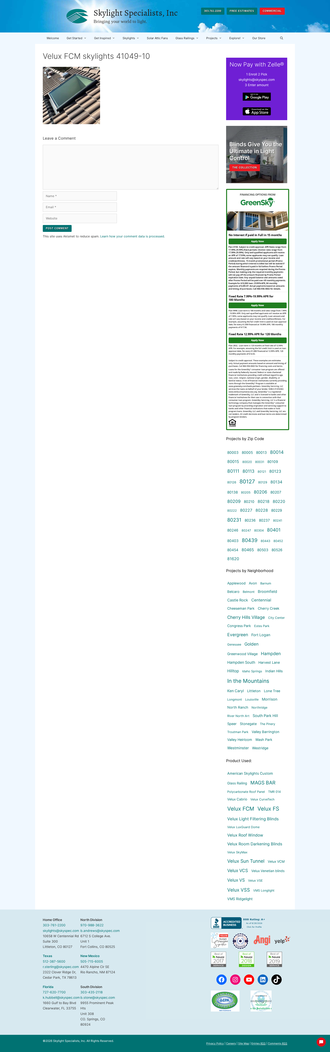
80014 (277, 452)
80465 (248, 549)
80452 (278, 541)
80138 (232, 492)
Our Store (258, 38)
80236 (250, 520)
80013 (261, 452)
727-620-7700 (54, 992)
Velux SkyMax (237, 852)
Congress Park (239, 626)
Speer (232, 724)
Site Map (243, 1043)
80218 (263, 501)
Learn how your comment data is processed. (132, 236)
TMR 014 (274, 792)
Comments (277, 1043)
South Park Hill (265, 715)
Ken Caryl (235, 691)
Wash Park (263, 740)
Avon (253, 583)
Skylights (129, 38)
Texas (47, 956)
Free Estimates (242, 11)
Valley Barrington (265, 732)
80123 (275, 471)
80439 (249, 540)
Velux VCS (237, 870)
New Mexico (89, 956)
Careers (231, 1043)
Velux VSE (255, 880)
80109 (272, 462)
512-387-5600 (54, 961)
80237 (264, 520)
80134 (276, 482)
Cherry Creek (268, 608)
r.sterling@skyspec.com (61, 967)
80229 (276, 510)
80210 (249, 501)
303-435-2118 (91, 992)
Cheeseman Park (241, 608)
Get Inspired (102, 38)
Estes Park (261, 626)
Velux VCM (276, 861)
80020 (247, 462)
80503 (262, 550)
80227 (246, 510)
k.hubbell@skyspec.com (61, 997)
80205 (246, 492)
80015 (233, 461)
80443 (265, 541)
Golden (251, 644)
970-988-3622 (92, 925)
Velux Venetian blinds (268, 871)
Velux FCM (240, 808)
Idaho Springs (252, 671)
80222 (232, 510)
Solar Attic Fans (157, 38)
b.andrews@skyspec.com (100, 931)
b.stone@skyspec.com (97, 997)
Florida (48, 987)
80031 (259, 462)
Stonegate (248, 724)
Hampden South (241, 662)
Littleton (254, 691)
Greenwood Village (242, 654)
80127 (247, 481)
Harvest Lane (269, 662)
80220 (279, 501)
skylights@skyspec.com (61, 931)
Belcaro (233, 592)
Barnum (265, 583)
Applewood (236, 583)
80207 (275, 492)
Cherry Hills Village (246, 617)
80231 (234, 520)
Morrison (269, 699)
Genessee (234, 644)
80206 (260, 491)
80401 (274, 530)
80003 (233, 452)
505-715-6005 (91, 961)
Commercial (272, 11)
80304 (259, 530)
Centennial (261, 600)
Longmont (234, 699)
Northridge (259, 707)
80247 (246, 530)
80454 (232, 550)
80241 (277, 520)
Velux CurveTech (262, 799)
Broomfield (267, 591)
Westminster (238, 748)
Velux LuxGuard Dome (243, 827)
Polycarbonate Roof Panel (246, 792)
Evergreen (237, 634)
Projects (212, 38)
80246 (232, 530)
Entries (258, 1043)
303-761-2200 (212, 11)
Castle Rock (237, 600)
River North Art (238, 716)
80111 (233, 471)
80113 (248, 471)
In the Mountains (248, 681)
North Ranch (237, 707)
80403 (233, 541)
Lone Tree (272, 691)
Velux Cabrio (237, 799)
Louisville (252, 699)
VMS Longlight (263, 890)
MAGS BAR (262, 783)
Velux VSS (238, 890)
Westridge (260, 748)
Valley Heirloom (239, 740)
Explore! (234, 38)
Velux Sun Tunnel (245, 861)
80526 (277, 550)
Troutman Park (237, 732)
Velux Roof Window (245, 835)
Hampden (271, 653)
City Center (276, 618)
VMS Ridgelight (240, 899)
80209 (234, 501)
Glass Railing (237, 783)
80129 (262, 482)
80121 (262, 471)
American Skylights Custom (250, 773)
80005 (247, 452)
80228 (262, 510)
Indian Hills (274, 671)
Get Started (74, 38)
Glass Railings (185, 38)
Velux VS (236, 880)
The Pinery (267, 724)
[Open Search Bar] (281, 38)
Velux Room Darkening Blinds (254, 844)
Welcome (53, 38)
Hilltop (233, 670)
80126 (231, 482)
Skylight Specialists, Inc (136, 13)
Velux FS (268, 808)
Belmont (249, 592)
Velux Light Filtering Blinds (253, 818)
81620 (233, 558)
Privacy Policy (215, 1043)
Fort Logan (260, 635)
